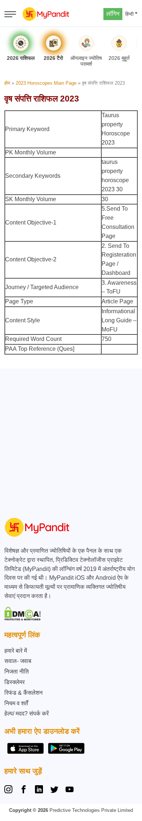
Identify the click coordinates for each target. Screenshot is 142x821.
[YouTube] (69, 790)
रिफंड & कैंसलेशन (23, 693)
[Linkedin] (39, 790)
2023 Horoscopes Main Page (46, 83)
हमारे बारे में (15, 651)
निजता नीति (16, 671)
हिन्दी (129, 14)
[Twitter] (54, 790)
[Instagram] (9, 790)
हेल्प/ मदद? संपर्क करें (26, 713)
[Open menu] (10, 14)
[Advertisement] (71, 440)
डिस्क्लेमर (14, 682)
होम (7, 83)
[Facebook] (24, 790)
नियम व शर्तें (16, 703)
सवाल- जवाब (17, 661)
